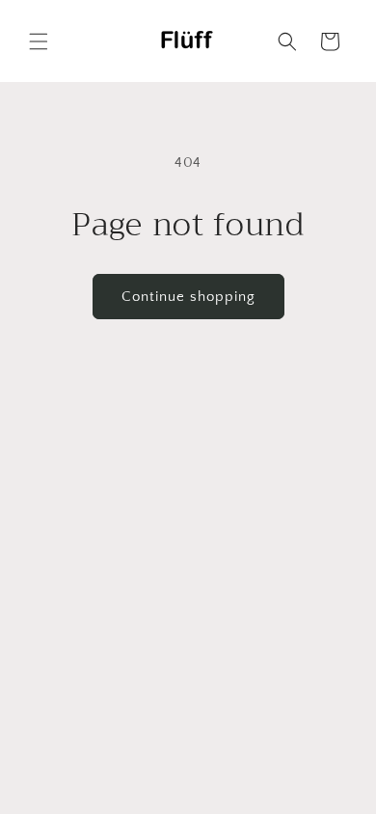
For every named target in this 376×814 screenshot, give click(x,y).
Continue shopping (188, 296)
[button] (38, 41)
